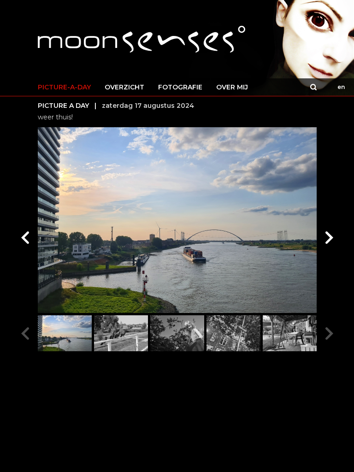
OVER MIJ (232, 87)
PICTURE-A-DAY (64, 87)
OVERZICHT (124, 87)
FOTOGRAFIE (180, 87)
